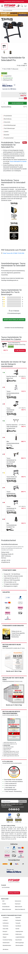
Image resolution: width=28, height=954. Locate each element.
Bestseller (6, 135)
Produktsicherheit (8, 138)
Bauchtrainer (18, 940)
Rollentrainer (18, 934)
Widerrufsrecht (18, 906)
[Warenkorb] (26, 6)
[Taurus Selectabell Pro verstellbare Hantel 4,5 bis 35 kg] (5, 345)
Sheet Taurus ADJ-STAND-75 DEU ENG (13, 253)
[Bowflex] (11, 381)
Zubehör (6, 131)
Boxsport (5, 931)
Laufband (5, 920)
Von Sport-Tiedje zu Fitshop (8, 825)
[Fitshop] (10, 6)
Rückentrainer (6, 942)
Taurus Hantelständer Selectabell (10, 409)
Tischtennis (5, 926)
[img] (14, 85)
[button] (4, 46)
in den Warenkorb (17, 103)
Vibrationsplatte (19, 945)
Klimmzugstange (19, 942)
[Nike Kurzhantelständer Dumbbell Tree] (16, 519)
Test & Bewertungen (9, 128)
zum (6, 887)
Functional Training (7, 940)
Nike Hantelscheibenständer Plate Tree (13, 443)
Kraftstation (6, 923)
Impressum (17, 904)
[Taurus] (7, 19)
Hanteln (17, 928)
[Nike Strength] (11, 447)
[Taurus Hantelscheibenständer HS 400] (16, 387)
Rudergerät (18, 920)
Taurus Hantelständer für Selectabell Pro (11, 508)
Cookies (4, 904)
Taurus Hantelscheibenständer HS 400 (13, 393)
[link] (8, 598)
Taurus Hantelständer (7, 10)
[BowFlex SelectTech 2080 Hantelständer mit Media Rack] (16, 420)
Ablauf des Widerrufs (20, 909)
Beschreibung (7, 119)
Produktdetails (8, 115)
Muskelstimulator (7, 945)
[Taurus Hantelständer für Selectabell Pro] (16, 502)
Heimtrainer (5, 934)
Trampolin (17, 923)
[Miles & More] (14, 871)
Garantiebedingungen (10, 125)
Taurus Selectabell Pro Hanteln (18, 161)
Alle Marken (5, 949)
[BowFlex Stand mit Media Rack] (16, 372)
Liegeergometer (19, 931)
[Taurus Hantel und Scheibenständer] (16, 472)
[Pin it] (24, 142)
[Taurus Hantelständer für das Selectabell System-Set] (16, 454)
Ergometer (18, 917)
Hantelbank (18, 926)
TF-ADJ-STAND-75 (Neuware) (10, 69)
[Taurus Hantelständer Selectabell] (16, 404)
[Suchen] (21, 6)
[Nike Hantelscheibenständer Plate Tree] (16, 437)
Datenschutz (18, 901)
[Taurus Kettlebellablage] (16, 487)
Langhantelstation (19, 937)
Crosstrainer (6, 917)
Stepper (4, 937)
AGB (3, 901)
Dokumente (7, 122)
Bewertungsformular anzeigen (14, 319)
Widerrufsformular (6, 909)
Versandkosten (5, 906)
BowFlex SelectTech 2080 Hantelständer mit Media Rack (12, 426)
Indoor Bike (5, 928)
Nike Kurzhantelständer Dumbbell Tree (12, 525)
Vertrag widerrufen (14, 893)
